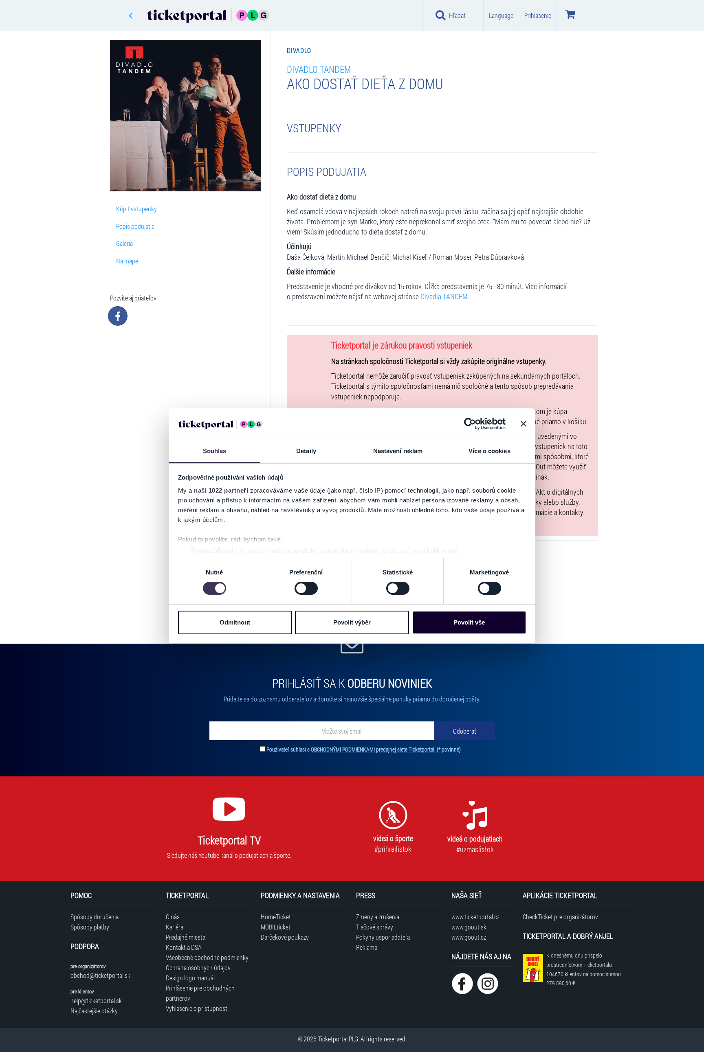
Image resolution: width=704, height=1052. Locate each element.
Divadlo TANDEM (319, 69)
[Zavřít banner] (523, 424)
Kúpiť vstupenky (136, 208)
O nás (173, 916)
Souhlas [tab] (215, 450)
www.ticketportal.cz (475, 916)
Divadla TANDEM (444, 296)
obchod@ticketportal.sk (100, 975)
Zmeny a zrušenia (377, 916)
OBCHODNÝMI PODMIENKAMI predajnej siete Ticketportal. (374, 749)
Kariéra (174, 927)
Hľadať (457, 15)
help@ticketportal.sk (96, 1000)
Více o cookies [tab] (489, 450)
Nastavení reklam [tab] (398, 450)
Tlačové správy (374, 927)
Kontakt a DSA (184, 947)
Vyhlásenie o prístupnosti (197, 1008)
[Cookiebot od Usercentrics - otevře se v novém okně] (470, 424)
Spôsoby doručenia (94, 916)
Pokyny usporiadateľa (383, 937)
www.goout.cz (468, 937)
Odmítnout (235, 622)
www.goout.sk (468, 927)
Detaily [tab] (306, 450)
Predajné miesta (185, 937)
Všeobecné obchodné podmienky (207, 957)
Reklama (366, 947)
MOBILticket (275, 927)
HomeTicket (276, 916)
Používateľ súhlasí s (363, 749)
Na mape (127, 260)
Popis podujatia (135, 226)
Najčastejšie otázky (94, 1010)
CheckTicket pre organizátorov (560, 916)
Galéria (124, 243)
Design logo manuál (190, 977)
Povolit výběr (352, 622)
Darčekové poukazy (285, 937)
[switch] (306, 588)
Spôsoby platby (89, 927)
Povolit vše (469, 622)
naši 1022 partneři (221, 490)
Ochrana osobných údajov (198, 967)
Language (501, 15)
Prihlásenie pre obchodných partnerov (200, 993)
